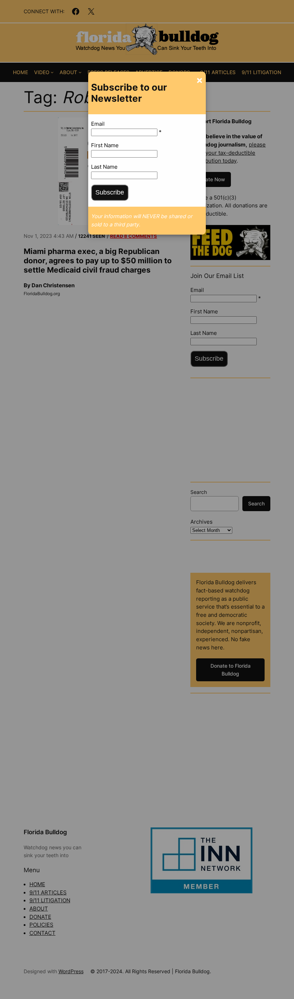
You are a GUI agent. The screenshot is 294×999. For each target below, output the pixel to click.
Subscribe (109, 192)
